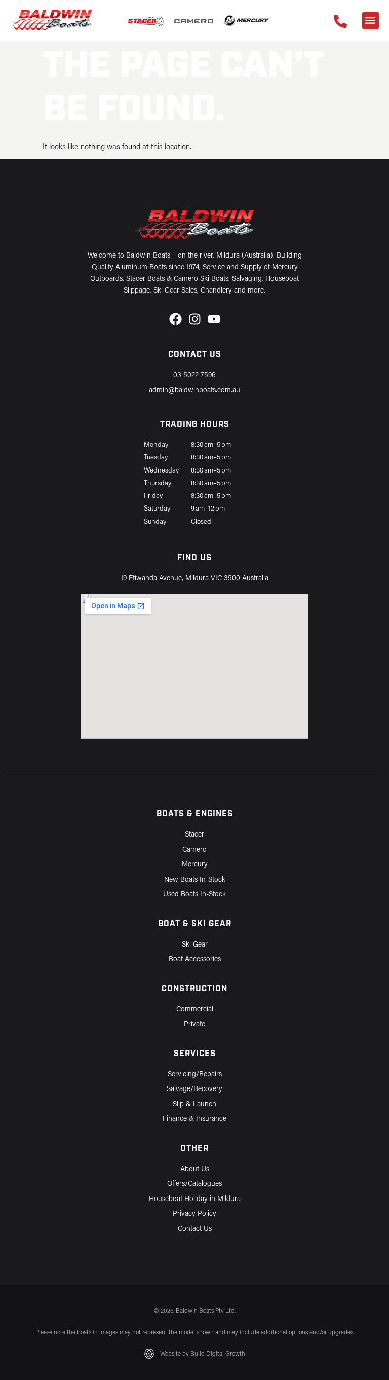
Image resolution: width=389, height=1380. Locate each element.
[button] (370, 20)
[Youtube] (214, 319)
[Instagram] (194, 319)
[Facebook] (175, 319)
